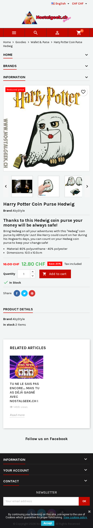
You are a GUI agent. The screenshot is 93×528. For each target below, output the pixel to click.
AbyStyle (19, 319)
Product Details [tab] (18, 309)
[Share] (17, 293)
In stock (9, 324)
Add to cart (54, 274)
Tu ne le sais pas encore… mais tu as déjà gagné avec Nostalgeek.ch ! (24, 392)
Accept (47, 523)
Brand (7, 210)
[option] (26, 390)
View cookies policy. (75, 517)
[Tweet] (24, 293)
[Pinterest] (32, 293)
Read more (17, 415)
